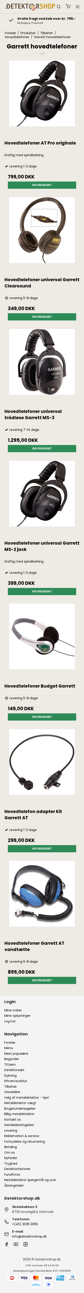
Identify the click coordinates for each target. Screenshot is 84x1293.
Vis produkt (42, 185)
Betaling (10, 1147)
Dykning (10, 1075)
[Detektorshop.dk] (30, 6)
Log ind (9, 1021)
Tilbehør (10, 1086)
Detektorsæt (14, 1070)
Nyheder (10, 1158)
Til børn (10, 1064)
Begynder (11, 1059)
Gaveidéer (12, 1092)
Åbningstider (14, 1185)
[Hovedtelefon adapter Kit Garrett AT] (42, 766)
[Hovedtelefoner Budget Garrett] (42, 641)
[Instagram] (25, 1245)
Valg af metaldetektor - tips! (26, 1097)
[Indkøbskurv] (68, 7)
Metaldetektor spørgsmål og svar (30, 1180)
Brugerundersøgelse (19, 1108)
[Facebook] (6, 1245)
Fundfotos (12, 1174)
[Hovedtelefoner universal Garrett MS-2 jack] (42, 498)
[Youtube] (16, 1245)
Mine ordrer (13, 1010)
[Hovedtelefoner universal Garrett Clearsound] (42, 235)
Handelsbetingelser (19, 1125)
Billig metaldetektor (19, 1114)
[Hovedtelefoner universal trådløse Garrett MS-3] (42, 366)
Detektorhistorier (17, 1169)
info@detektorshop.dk (29, 1236)
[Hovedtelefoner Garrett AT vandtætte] (42, 898)
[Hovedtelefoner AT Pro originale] (42, 98)
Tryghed (10, 1163)
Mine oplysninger (17, 1015)
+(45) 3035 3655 (25, 1224)
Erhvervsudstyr (15, 1081)
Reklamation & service (21, 1136)
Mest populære (16, 1053)
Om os (9, 1152)
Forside (9, 1042)
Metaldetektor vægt (20, 1103)
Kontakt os (12, 1119)
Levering (10, 1130)
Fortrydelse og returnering (24, 1141)
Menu (8, 1048)
